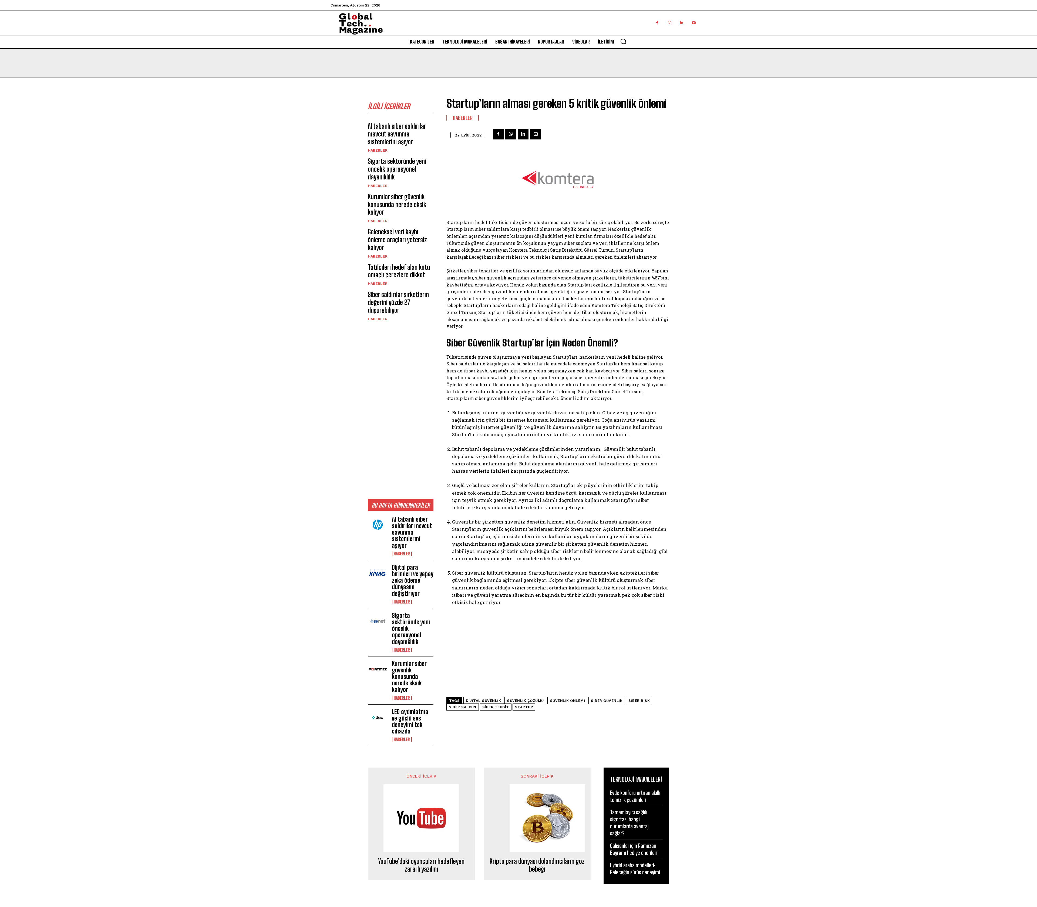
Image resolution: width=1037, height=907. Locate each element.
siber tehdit (495, 707)
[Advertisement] (400, 410)
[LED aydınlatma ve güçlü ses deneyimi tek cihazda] (378, 717)
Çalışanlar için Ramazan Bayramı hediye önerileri (633, 849)
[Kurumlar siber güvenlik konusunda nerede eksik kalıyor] (378, 669)
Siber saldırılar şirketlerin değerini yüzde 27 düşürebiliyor (398, 302)
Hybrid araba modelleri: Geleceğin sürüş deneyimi (635, 868)
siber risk (639, 701)
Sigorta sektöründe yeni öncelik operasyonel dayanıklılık (397, 169)
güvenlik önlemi (567, 701)
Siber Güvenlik (606, 701)
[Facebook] (657, 23)
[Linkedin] (681, 23)
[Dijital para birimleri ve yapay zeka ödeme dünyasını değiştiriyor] (378, 573)
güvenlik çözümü (525, 701)
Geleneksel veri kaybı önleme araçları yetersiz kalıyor (397, 239)
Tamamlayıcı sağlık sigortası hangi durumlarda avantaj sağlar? (629, 822)
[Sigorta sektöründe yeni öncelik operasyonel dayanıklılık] (378, 621)
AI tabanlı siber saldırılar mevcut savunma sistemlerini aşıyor (397, 134)
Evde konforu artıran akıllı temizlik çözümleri (635, 796)
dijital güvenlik (483, 701)
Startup (524, 707)
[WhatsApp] (510, 134)
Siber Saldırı (462, 707)
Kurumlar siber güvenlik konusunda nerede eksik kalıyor (397, 204)
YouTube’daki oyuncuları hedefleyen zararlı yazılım (421, 865)
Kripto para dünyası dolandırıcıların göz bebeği (537, 865)
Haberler (378, 150)
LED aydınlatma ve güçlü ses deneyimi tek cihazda (410, 721)
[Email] (535, 134)
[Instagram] (669, 23)
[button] (623, 41)
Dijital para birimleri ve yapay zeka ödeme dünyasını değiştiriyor (412, 580)
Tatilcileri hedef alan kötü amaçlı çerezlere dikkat (399, 271)
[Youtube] (693, 23)
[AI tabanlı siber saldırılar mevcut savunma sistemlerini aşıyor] (378, 525)
